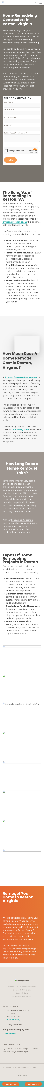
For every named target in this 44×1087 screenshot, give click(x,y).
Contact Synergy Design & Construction (20, 950)
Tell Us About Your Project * (15, 133)
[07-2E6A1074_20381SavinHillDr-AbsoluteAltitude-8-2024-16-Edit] (22, 687)
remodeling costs (20, 429)
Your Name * (9, 102)
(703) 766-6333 (14, 1024)
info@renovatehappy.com (16, 1029)
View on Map (13, 1020)
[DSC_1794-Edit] (22, 775)
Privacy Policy (22, 1076)
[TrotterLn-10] (22, 863)
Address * (8, 125)
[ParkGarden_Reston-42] (22, 833)
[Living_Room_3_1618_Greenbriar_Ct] (22, 804)
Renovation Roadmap (22, 520)
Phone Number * (11, 117)
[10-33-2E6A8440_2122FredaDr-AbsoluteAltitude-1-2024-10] (22, 716)
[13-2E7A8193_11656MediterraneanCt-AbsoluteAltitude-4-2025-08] (22, 745)
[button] (40, 3)
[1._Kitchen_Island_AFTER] (22, 659)
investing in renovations (15, 222)
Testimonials (9, 1034)
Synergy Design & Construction (21, 377)
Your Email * (9, 110)
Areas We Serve (22, 993)
